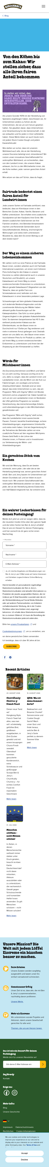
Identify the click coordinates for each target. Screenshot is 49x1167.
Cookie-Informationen (26, 1131)
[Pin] (10, 657)
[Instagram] (14, 1092)
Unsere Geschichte (11, 1112)
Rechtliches (8, 1131)
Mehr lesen (11, 799)
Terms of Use (31, 1145)
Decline (24, 1159)
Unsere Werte (17, 1001)
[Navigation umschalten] (43, 6)
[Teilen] (5, 657)
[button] (6, 1121)
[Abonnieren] (43, 1064)
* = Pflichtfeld (7, 540)
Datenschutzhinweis (24, 1127)
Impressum (8, 1127)
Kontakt (6, 1078)
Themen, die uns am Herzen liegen (26, 1028)
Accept (24, 1153)
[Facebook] (6, 1092)
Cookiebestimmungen (14, 631)
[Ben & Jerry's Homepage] (13, 6)
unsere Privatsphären (21, 624)
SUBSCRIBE (11, 646)
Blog (7, 15)
